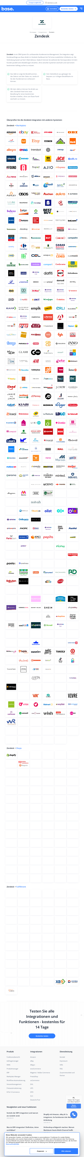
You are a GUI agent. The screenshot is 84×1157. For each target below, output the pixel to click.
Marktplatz (21, 125)
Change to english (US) (35, 2)
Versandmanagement (14, 1084)
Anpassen (40, 1151)
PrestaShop (34, 1076)
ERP (8, 1073)
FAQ (61, 1069)
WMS (8, 1065)
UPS (31, 1088)
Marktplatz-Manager (13, 1076)
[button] (73, 1114)
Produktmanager (12, 1069)
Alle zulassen (66, 1151)
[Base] (8, 9)
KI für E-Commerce (13, 1092)
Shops (19, 748)
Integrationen (42, 32)
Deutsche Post (35, 1100)
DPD (31, 1092)
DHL (31, 1084)
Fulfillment (21, 886)
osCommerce (34, 1080)
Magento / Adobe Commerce (40, 1073)
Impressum (64, 1061)
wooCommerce (35, 1069)
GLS (31, 1096)
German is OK (52, 3)
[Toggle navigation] (81, 9)
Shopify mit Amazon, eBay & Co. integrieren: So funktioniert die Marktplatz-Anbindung (60, 1117)
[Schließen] (82, 1095)
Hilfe (61, 1065)
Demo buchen (73, 1105)
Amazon (33, 1057)
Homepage (33, 32)
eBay (32, 1061)
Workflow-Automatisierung (16, 1080)
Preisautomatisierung (14, 1088)
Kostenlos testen (67, 9)
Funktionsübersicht (13, 1057)
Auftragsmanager (12, 1061)
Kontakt (62, 1057)
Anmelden (53, 9)
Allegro (32, 1065)
